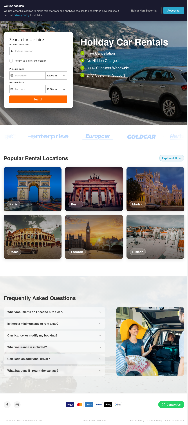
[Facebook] (7, 404)
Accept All (173, 10)
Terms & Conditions (174, 420)
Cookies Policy (154, 420)
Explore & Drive (171, 158)
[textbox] (38, 51)
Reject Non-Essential (144, 10)
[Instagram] (17, 404)
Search (38, 99)
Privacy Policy (137, 420)
